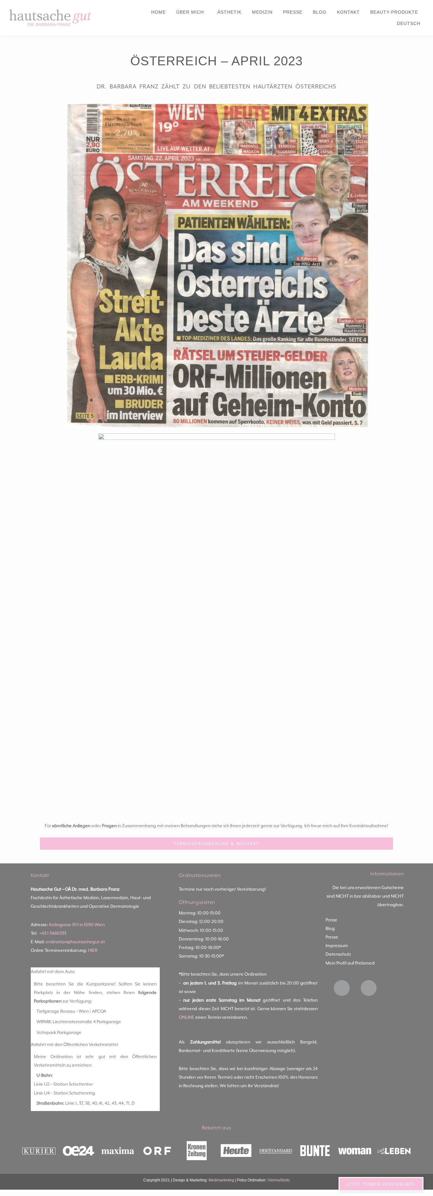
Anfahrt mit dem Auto (53, 971)
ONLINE (186, 1017)
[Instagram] (342, 988)
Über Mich (190, 12)
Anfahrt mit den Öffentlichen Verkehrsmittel (74, 1044)
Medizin (262, 12)
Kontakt (348, 12)
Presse (292, 12)
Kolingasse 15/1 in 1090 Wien (77, 924)
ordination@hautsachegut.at (75, 941)
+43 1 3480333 (52, 933)
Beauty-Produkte (394, 12)
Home (158, 12)
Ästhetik (229, 12)
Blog (319, 12)
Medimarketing (221, 1180)
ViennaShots (279, 1180)
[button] (95, 971)
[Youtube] (369, 988)
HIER (92, 950)
